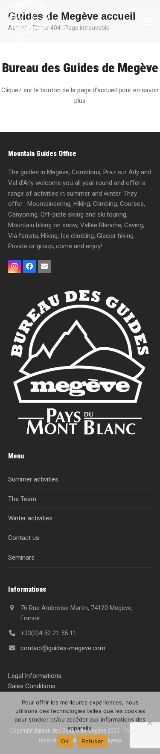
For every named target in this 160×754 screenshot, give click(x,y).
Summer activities (33, 479)
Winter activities (30, 518)
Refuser (92, 741)
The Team (22, 499)
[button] (147, 21)
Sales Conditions (31, 686)
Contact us (23, 538)
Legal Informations (34, 676)
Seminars (21, 557)
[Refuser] (149, 723)
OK (65, 741)
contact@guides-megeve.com (62, 648)
